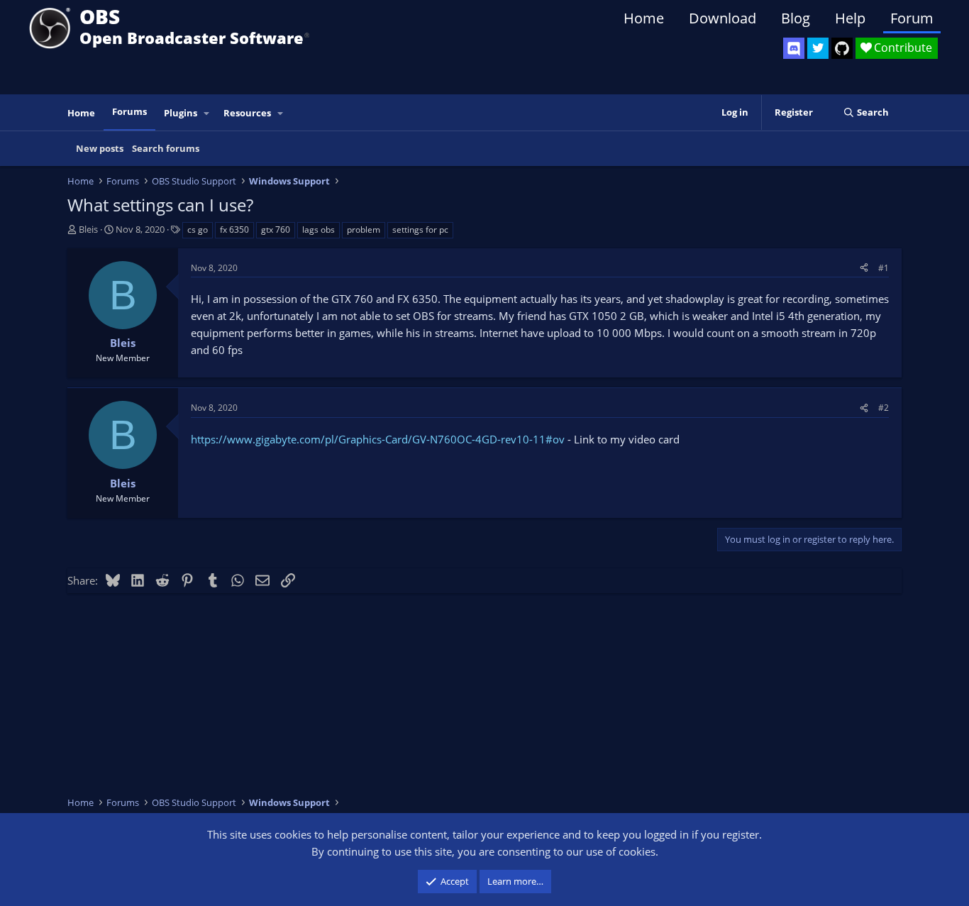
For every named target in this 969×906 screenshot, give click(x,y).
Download (722, 18)
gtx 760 (275, 229)
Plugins (180, 112)
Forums (129, 111)
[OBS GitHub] (842, 48)
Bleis (88, 229)
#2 (883, 408)
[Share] (864, 268)
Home (644, 18)
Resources (247, 112)
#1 (883, 268)
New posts (99, 148)
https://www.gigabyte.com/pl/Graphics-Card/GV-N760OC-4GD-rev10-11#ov (378, 439)
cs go (197, 229)
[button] (207, 113)
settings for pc (420, 229)
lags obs (318, 229)
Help (850, 18)
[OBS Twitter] (818, 48)
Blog (795, 18)
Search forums (165, 148)
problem (363, 229)
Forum (912, 18)
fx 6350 (234, 229)
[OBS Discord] (793, 48)
